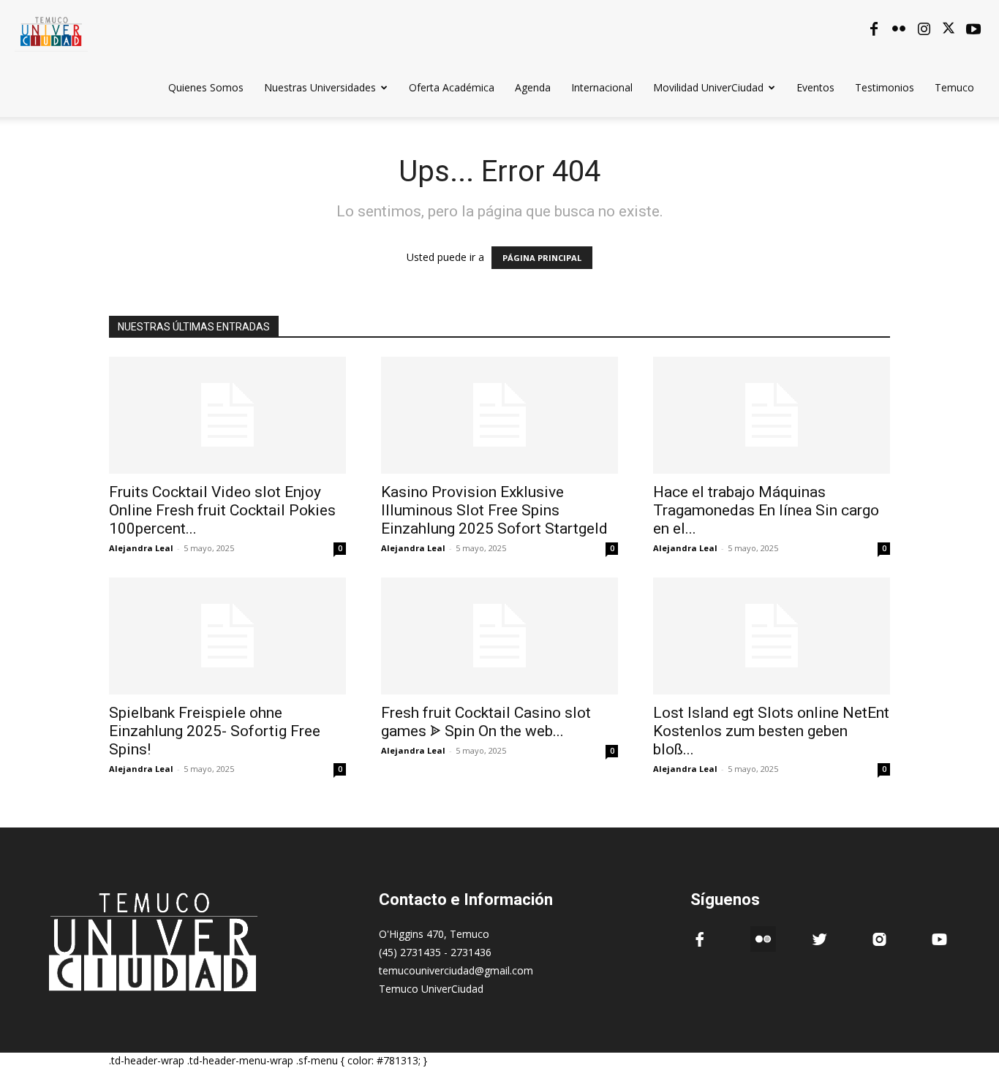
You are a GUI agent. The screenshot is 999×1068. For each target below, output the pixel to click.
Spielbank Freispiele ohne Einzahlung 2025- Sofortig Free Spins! (214, 731)
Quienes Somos (206, 87)
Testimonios (884, 87)
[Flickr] (899, 29)
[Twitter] (949, 29)
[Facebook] (874, 29)
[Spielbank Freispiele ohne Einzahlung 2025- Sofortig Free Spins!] (227, 635)
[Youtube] (973, 29)
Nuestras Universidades (320, 87)
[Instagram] (924, 29)
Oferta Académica (451, 87)
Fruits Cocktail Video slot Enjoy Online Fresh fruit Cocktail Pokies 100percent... (222, 510)
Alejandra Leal (141, 547)
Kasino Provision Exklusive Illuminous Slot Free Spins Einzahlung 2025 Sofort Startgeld (494, 510)
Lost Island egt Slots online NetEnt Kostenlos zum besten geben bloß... (771, 731)
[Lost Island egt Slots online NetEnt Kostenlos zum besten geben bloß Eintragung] (771, 635)
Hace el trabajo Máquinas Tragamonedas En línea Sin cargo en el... (766, 510)
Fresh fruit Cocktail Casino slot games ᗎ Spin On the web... (486, 722)
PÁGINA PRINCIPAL (541, 257)
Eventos (815, 87)
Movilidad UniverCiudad (708, 87)
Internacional (602, 87)
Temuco (954, 87)
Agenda (533, 87)
